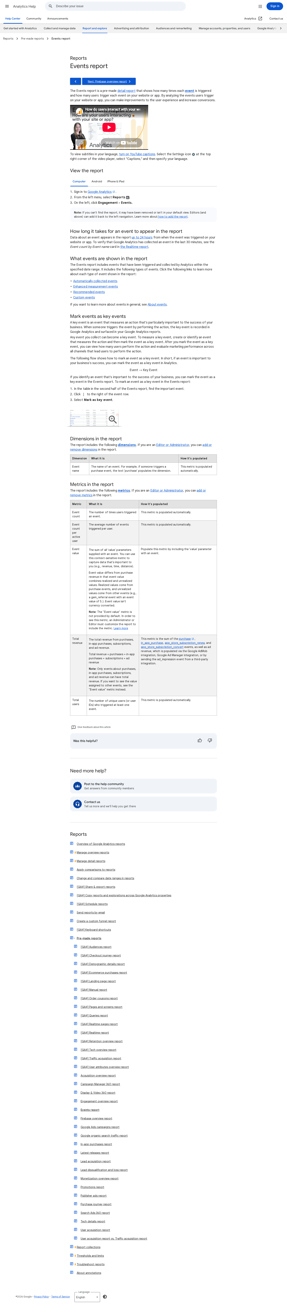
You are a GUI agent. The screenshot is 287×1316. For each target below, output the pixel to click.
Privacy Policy (41, 1296)
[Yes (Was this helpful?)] (200, 741)
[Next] (279, 28)
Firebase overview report (96, 1118)
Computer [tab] (79, 181)
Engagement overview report (99, 1101)
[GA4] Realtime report (95, 1032)
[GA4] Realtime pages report (99, 1024)
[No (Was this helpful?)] (210, 741)
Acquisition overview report (98, 1075)
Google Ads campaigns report (100, 1127)
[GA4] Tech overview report (98, 1050)
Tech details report (93, 1221)
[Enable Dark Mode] (105, 1296)
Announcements (57, 18)
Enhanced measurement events (95, 287)
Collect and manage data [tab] (60, 28)
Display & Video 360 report (98, 1092)
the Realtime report (134, 247)
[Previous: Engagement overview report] (75, 81)
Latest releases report (95, 1153)
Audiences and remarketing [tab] (174, 28)
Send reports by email (91, 912)
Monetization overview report (100, 1178)
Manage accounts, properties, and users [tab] (224, 28)
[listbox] (87, 1297)
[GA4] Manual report (94, 990)
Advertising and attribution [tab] (131, 28)
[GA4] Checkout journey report (101, 955)
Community (33, 18)
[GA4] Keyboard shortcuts (94, 929)
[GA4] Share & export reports (96, 887)
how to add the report (173, 216)
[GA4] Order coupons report (99, 998)
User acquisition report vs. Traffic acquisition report (114, 1238)
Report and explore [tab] (95, 28)
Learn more (121, 628)
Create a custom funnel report (96, 921)
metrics (124, 491)
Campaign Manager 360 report (100, 1084)
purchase (185, 639)
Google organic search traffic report (104, 1135)
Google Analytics (100, 192)
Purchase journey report (96, 1204)
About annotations (89, 1273)
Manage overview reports (93, 852)
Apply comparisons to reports (96, 869)
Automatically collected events (95, 281)
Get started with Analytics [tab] (20, 28)
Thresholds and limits (90, 1256)
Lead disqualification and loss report (104, 1170)
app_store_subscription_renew (185, 643)
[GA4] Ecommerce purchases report (104, 972)
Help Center (12, 18)
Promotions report (92, 1187)
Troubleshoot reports (90, 1264)
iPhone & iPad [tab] (115, 181)
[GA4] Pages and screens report (101, 1007)
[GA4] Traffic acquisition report (101, 1058)
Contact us (276, 18)
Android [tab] (97, 181)
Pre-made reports (89, 938)
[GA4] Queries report (94, 1015)
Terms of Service (60, 1296)
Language (84, 1291)
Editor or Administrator (172, 445)
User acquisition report (95, 1230)
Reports (78, 834)
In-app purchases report (96, 1144)
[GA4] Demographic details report (103, 964)
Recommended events (89, 292)
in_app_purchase (152, 643)
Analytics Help (24, 6)
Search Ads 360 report (95, 1213)
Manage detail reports (91, 861)
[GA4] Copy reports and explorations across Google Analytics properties (124, 895)
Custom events (84, 298)
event (189, 91)
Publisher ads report (94, 1195)
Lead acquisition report (96, 1161)
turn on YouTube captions (137, 154)
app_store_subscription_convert (162, 647)
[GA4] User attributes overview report (105, 1067)
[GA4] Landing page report (98, 981)
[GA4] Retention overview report (102, 1041)
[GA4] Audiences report (96, 947)
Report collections (88, 1247)
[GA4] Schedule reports (92, 904)
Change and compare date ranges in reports (105, 878)
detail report (126, 91)
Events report (90, 1110)
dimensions (127, 445)
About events (157, 305)
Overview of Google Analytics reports (101, 844)
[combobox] (121, 6)
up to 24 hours (142, 237)
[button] (7, 6)
